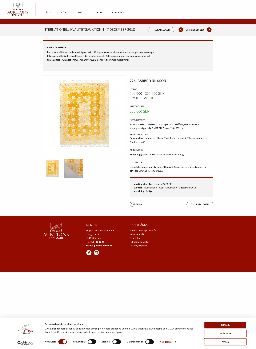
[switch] (92, 341)
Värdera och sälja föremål (143, 230)
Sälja (47, 12)
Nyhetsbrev (135, 238)
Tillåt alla (225, 325)
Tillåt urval (225, 333)
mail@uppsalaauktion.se (99, 245)
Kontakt (118, 12)
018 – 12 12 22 (97, 241)
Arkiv (99, 12)
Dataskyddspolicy (138, 245)
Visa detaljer (165, 342)
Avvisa (225, 342)
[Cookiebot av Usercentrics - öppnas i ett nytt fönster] (25, 343)
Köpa (64, 12)
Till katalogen (161, 29)
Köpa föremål (137, 234)
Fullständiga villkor (139, 241)
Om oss (81, 12)
